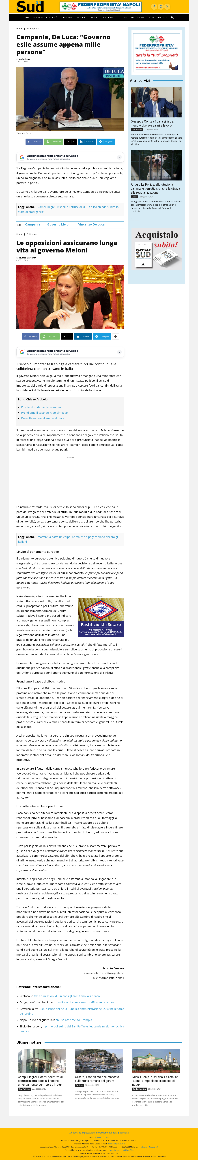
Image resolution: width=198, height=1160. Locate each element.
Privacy (98, 1137)
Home (19, 28)
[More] (115, 336)
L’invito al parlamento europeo (41, 407)
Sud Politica (137, 129)
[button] (172, 17)
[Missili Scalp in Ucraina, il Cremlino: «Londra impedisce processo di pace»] (156, 1061)
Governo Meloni (59, 224)
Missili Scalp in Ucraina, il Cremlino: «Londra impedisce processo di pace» (155, 1080)
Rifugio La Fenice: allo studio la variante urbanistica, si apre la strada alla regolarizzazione (155, 188)
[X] (167, 7)
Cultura (79, 1085)
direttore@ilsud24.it (116, 1143)
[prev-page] (132, 219)
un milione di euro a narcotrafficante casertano (84, 1002)
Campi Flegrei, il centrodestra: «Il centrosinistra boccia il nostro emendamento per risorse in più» (40, 1080)
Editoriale (32, 234)
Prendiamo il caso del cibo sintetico (44, 412)
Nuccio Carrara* (27, 257)
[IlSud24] (34, 6)
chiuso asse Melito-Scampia (74, 1020)
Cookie (106, 1137)
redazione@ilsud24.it (149, 1147)
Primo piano (33, 28)
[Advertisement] (70, 480)
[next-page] (137, 219)
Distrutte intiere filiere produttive (42, 418)
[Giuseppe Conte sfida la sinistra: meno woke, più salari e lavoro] (156, 102)
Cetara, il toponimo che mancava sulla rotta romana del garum (97, 1079)
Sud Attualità (139, 1089)
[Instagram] (161, 7)
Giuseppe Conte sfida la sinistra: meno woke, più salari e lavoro (152, 123)
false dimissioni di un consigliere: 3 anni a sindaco (67, 996)
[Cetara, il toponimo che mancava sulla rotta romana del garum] (99, 1061)
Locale (134, 196)
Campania (33, 224)
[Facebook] (154, 7)
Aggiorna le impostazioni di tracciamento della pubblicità (99, 1132)
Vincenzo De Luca (91, 224)
